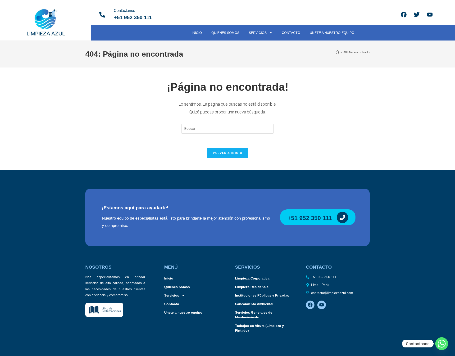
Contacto (291, 33)
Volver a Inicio (227, 153)
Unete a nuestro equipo (332, 33)
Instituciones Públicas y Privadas (262, 295)
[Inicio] (337, 52)
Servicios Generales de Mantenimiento (253, 315)
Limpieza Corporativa (252, 278)
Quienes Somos (225, 33)
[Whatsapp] (441, 343)
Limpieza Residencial (252, 287)
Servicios (258, 33)
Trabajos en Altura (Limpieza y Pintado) (259, 328)
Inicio (197, 33)
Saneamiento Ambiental (254, 304)
